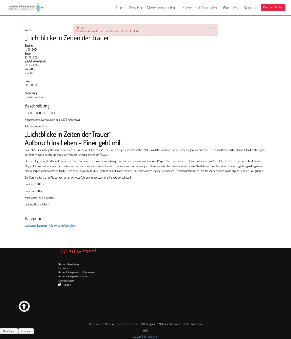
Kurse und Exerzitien (200, 8)
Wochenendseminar (36, 225)
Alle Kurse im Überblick (62, 225)
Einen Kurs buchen (273, 7)
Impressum (63, 268)
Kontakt (250, 8)
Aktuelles (230, 8)
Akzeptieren (9, 331)
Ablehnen (26, 331)
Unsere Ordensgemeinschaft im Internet (76, 272)
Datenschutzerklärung (68, 264)
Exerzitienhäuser (66, 280)
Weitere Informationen (145, 336)
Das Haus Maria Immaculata (152, 8)
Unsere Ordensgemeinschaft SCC (73, 276)
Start (119, 8)
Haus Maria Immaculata (30, 7)
